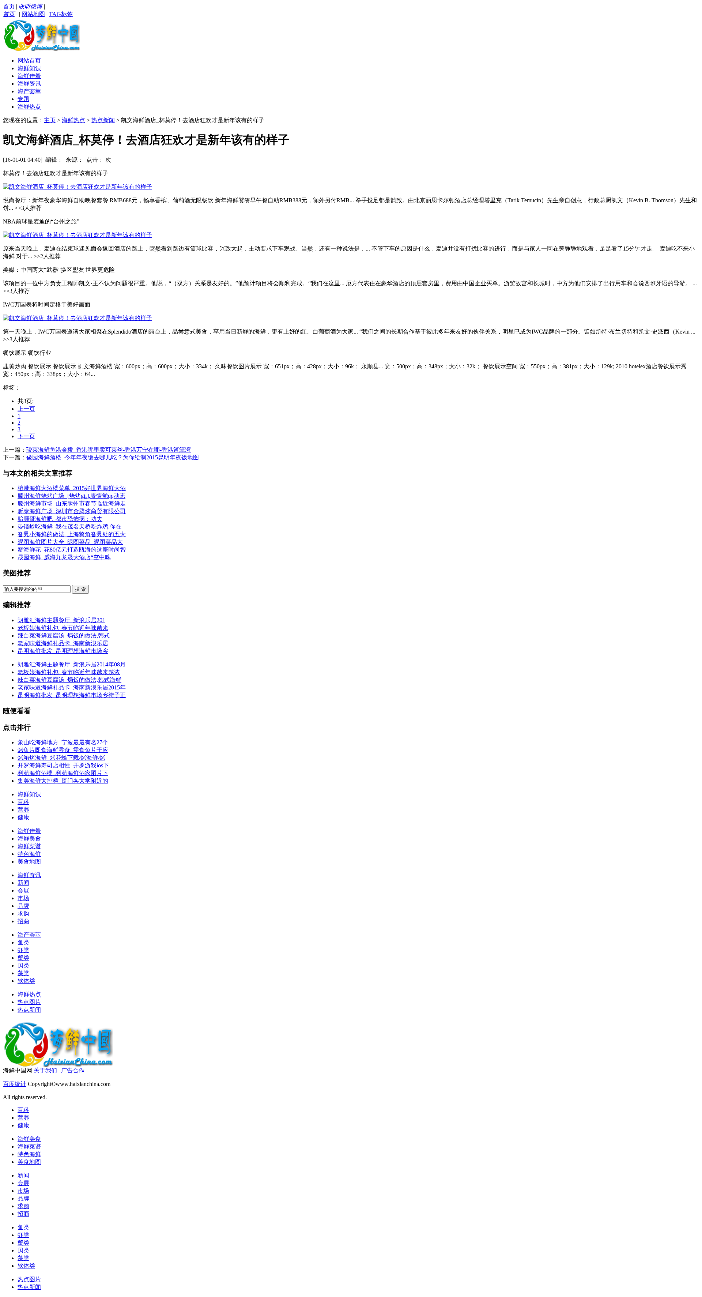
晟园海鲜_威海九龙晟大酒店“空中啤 (64, 557)
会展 (23, 890)
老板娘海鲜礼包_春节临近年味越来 (63, 628)
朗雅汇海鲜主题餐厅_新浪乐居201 (61, 620)
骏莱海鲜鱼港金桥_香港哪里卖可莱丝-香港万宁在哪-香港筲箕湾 (108, 450)
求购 (23, 913)
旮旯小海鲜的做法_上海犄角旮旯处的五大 (72, 534)
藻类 (23, 973)
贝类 (23, 965)
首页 (9, 6)
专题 (23, 99)
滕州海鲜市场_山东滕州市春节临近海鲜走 (72, 503)
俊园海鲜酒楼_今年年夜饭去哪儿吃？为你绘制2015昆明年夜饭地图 (112, 457)
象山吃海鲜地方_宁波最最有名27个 (63, 742)
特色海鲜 (29, 854)
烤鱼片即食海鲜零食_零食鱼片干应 (63, 750)
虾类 (23, 950)
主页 (50, 120)
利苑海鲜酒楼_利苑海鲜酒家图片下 (63, 773)
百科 (23, 802)
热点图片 (29, 1002)
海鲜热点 (29, 107)
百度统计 (14, 1084)
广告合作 (72, 1070)
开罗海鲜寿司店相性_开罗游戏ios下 (63, 765)
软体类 (26, 981)
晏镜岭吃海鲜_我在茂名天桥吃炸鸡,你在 (69, 526)
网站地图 (33, 14)
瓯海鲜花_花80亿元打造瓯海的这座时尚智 (72, 549)
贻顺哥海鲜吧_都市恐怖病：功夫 (60, 519)
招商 (23, 921)
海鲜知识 (29, 68)
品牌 (23, 906)
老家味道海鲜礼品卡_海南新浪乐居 (63, 643)
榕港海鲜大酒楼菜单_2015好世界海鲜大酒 (72, 488)
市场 (23, 898)
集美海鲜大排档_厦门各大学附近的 (63, 781)
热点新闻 (103, 120)
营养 (23, 810)
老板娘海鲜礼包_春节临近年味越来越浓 (69, 672)
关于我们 (45, 1070)
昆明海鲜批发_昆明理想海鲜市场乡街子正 (72, 695)
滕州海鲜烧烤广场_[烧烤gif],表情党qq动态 (71, 496)
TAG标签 (61, 14)
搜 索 (80, 589)
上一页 (26, 409)
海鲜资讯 (29, 83)
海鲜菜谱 (29, 846)
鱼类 (23, 942)
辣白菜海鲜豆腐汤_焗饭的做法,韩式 (64, 635)
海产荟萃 (29, 91)
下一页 (26, 436)
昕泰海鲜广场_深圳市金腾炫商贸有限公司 (72, 511)
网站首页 (29, 60)
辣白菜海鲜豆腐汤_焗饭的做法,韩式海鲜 (69, 680)
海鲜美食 (29, 838)
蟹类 (23, 958)
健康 (23, 817)
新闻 (23, 883)
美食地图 (29, 861)
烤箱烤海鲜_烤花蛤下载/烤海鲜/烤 (61, 758)
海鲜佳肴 (29, 76)
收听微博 (30, 6)
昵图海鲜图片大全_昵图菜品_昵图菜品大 (70, 542)
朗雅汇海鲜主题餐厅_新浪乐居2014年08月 (72, 664)
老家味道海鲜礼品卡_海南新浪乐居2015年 (72, 687)
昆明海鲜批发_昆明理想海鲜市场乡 (63, 651)
